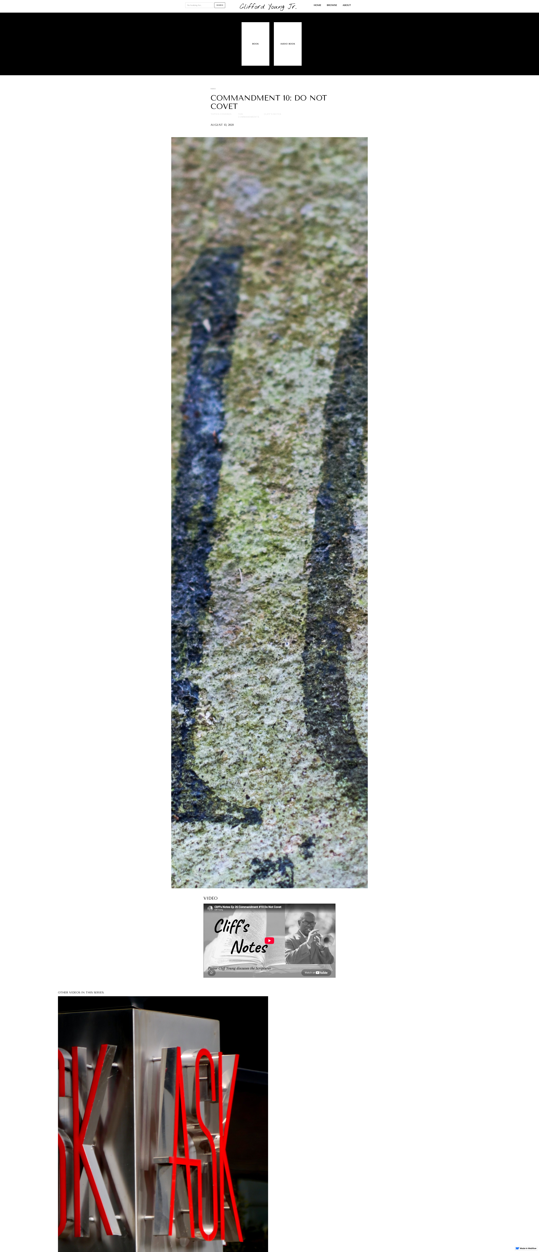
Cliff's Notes (272, 114)
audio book (287, 44)
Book (255, 44)
